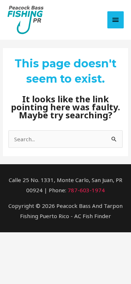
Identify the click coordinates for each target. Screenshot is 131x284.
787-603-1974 (86, 190)
